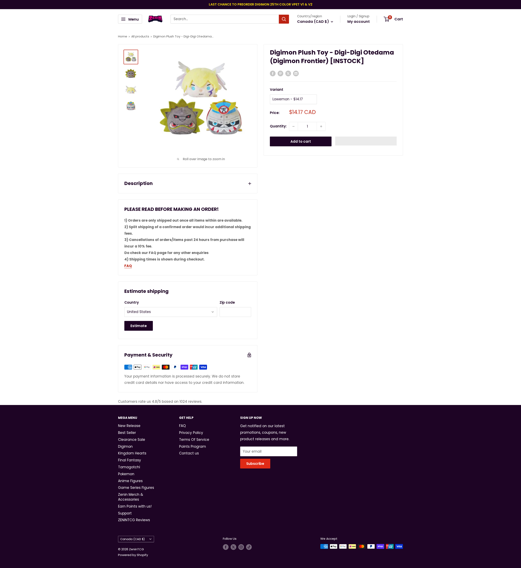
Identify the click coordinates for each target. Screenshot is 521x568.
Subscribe (255, 463)
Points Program (192, 446)
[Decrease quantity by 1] (293, 126)
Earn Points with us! (135, 506)
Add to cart (300, 141)
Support (125, 513)
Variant (276, 89)
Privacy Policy (191, 432)
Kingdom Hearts (132, 453)
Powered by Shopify (133, 555)
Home (122, 36)
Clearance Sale (131, 439)
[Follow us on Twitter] (233, 547)
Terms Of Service (194, 439)
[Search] (284, 19)
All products (140, 36)
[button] (366, 141)
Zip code (227, 302)
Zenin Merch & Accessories (130, 497)
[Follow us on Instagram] (241, 547)
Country (131, 302)
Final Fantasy (129, 460)
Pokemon (126, 474)
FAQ (182, 425)
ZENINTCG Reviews (134, 520)
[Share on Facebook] (273, 73)
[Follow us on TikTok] (249, 547)
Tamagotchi (129, 467)
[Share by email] (296, 73)
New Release (129, 425)
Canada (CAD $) (132, 539)
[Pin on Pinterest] (280, 73)
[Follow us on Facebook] (226, 547)
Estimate (138, 325)
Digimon (125, 446)
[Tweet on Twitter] (288, 73)
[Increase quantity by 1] (321, 126)
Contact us (189, 453)
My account (358, 21)
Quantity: (278, 126)
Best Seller (127, 432)
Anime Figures (130, 480)
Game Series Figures (136, 487)
